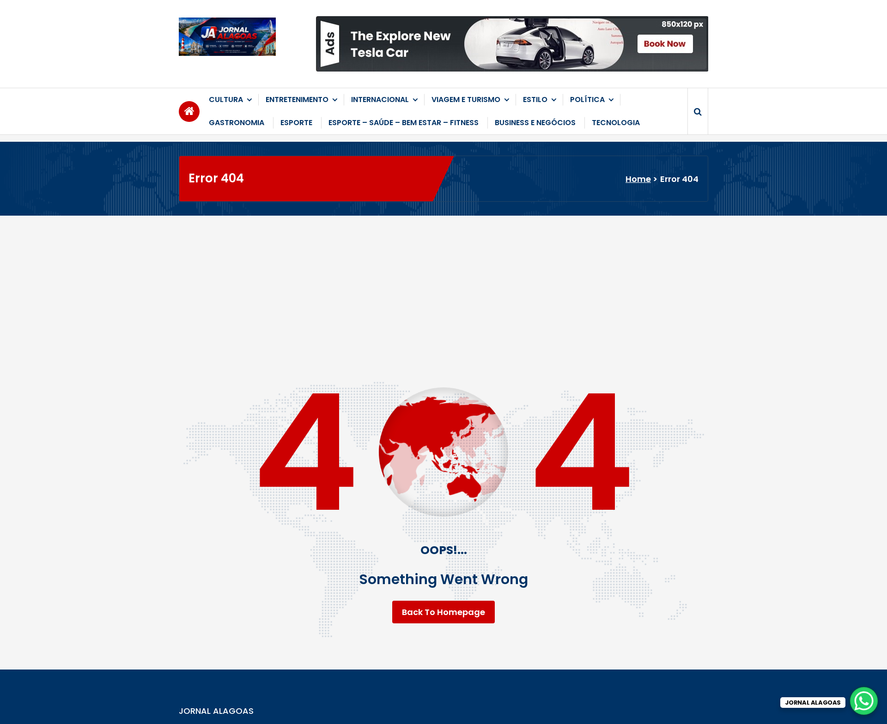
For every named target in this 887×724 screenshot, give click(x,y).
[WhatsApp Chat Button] (864, 701)
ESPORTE (296, 122)
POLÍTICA (587, 99)
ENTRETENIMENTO (297, 99)
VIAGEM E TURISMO (465, 99)
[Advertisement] (443, 285)
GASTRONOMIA (236, 122)
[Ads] (512, 44)
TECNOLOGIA (616, 122)
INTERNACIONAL (380, 99)
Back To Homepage (443, 612)
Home (638, 179)
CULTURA (226, 99)
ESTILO (535, 99)
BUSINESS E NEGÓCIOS (535, 122)
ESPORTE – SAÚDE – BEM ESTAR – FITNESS (403, 122)
